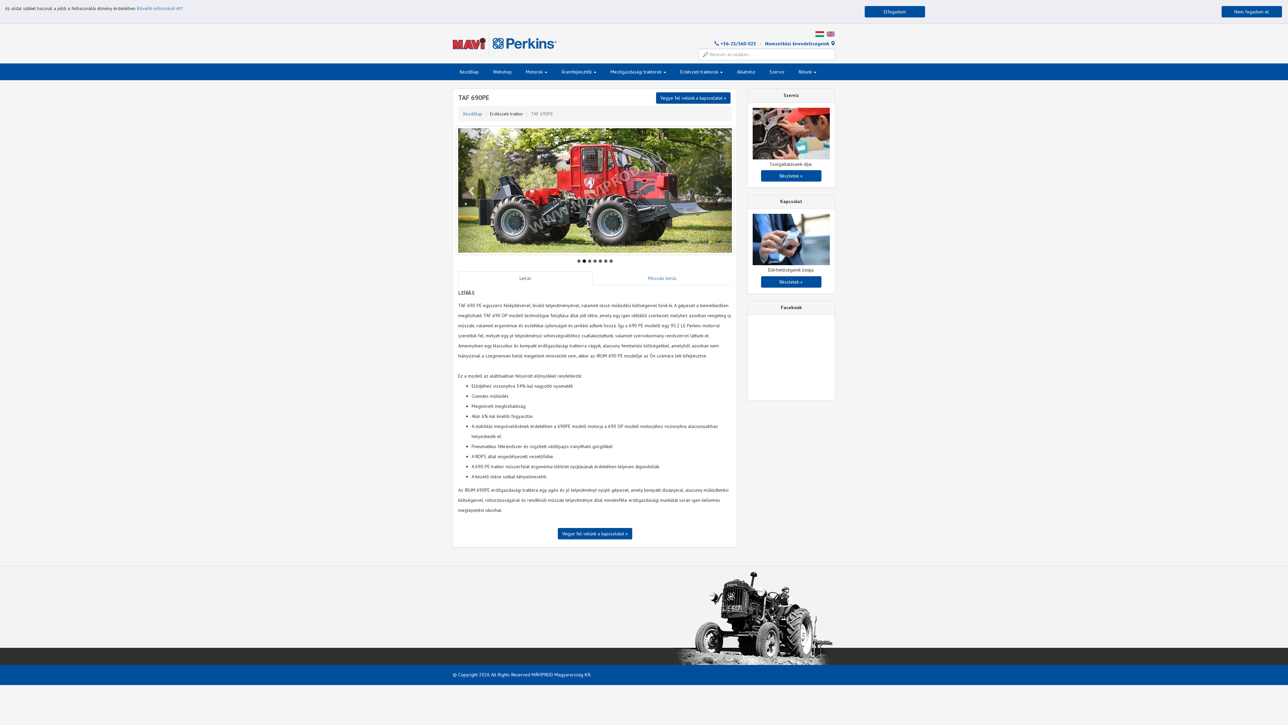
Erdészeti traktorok (699, 72)
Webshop (502, 72)
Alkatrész (746, 72)
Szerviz (777, 72)
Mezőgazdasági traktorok (636, 72)
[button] (472, 190)
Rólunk (806, 72)
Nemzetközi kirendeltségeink (797, 44)
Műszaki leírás (662, 278)
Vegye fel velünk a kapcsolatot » (595, 534)
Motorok (535, 72)
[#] (819, 34)
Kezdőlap (469, 72)
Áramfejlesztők (577, 72)
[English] (831, 34)
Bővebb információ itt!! (160, 8)
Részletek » (791, 176)
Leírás (525, 278)
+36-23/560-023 (737, 44)
